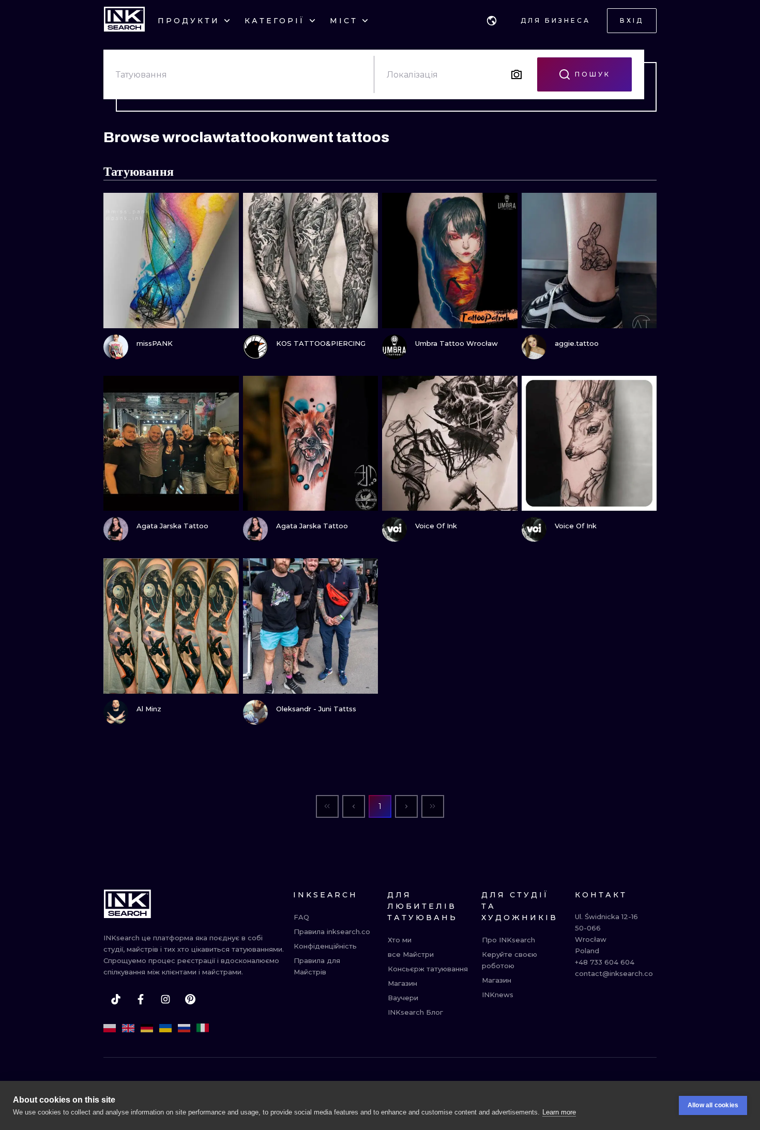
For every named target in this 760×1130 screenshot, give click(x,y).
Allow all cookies (713, 1105)
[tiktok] (115, 999)
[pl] (109, 1028)
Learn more (559, 1112)
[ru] (184, 1028)
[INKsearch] (124, 20)
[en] (128, 1028)
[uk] (165, 1028)
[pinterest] (190, 999)
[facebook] (140, 999)
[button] (491, 20)
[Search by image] (516, 74)
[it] (202, 1028)
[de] (147, 1028)
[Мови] (491, 20)
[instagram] (165, 999)
